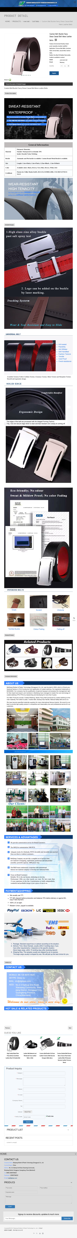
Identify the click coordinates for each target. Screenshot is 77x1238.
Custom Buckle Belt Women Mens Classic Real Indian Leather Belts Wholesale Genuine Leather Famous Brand (64, 1058)
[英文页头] (38, 3)
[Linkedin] (43, 1233)
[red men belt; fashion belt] (38, 357)
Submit (28, 1122)
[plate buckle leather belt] (38, 199)
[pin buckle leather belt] (38, 118)
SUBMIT (10, 1206)
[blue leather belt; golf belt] (38, 262)
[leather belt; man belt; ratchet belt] (38, 655)
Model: (51, 60)
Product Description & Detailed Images (16, 84)
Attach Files (28, 1112)
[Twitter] (37, 1233)
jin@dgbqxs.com (12, 1178)
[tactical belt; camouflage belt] (38, 538)
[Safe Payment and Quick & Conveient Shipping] (38, 923)
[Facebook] (40, 1233)
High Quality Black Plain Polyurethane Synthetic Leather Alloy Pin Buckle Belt (13, 1056)
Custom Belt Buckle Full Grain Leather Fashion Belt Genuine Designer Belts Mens (47, 1056)
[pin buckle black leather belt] (38, 456)
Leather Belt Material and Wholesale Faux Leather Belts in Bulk (30, 1056)
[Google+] (34, 1233)
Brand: (51, 62)
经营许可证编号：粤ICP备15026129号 (13, 1230)
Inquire (54, 73)
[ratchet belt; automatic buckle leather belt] (38, 313)
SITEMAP (40, 1228)
